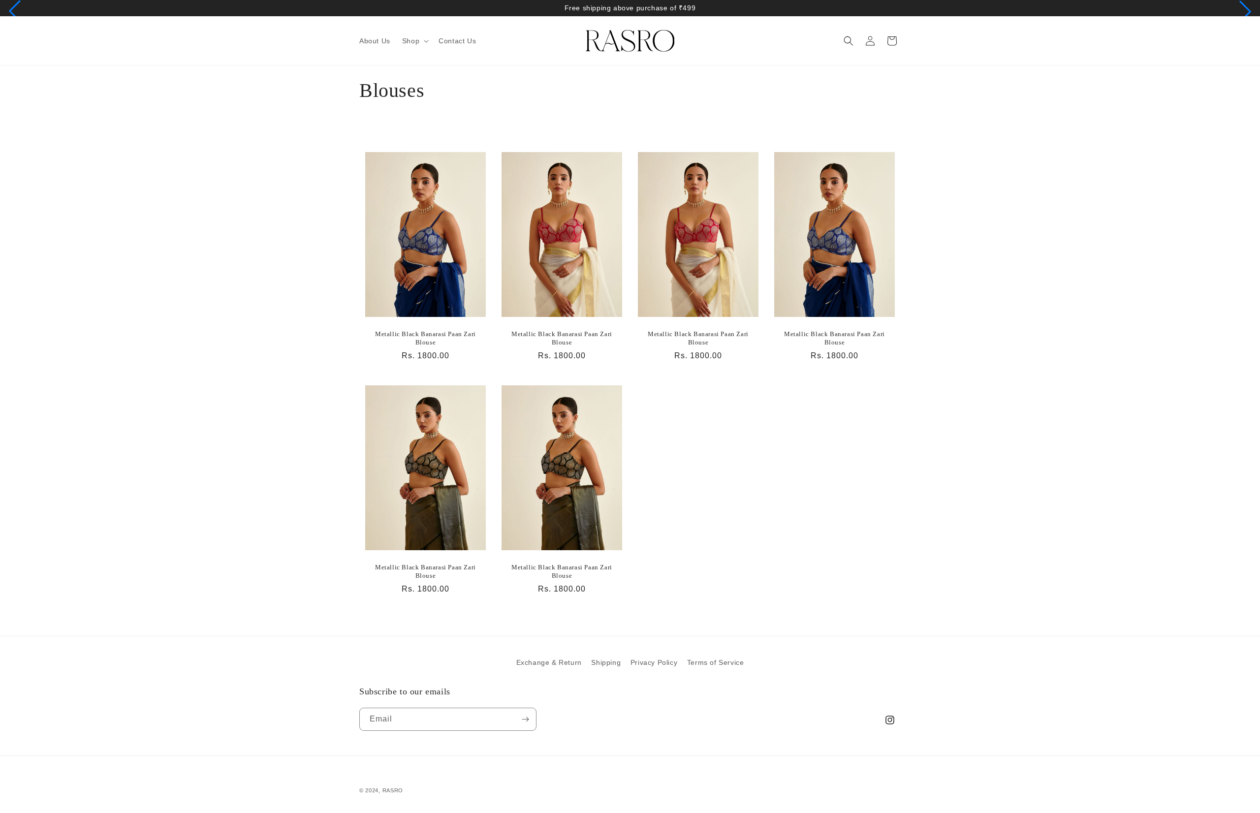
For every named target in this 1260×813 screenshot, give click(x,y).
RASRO (393, 790)
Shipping (606, 662)
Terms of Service (715, 662)
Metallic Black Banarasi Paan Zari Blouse (425, 338)
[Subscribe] (525, 719)
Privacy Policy (653, 662)
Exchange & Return (549, 662)
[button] (15, 11)
